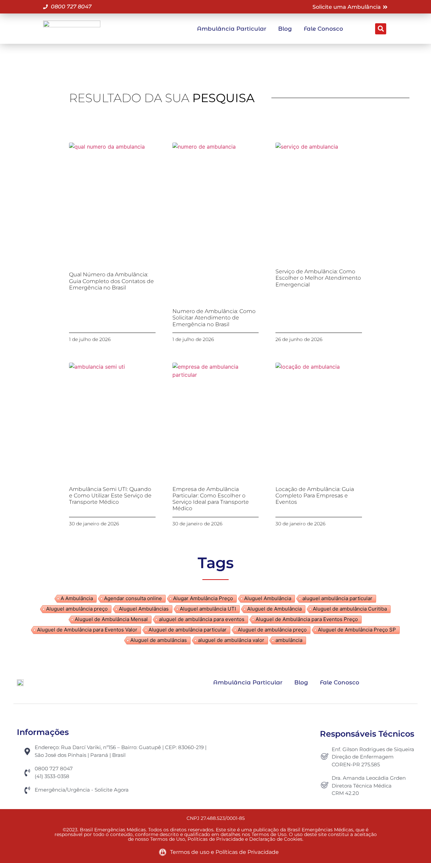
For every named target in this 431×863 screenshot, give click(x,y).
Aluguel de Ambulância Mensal (111, 619)
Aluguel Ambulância (267, 598)
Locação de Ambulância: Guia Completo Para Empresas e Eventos (314, 495)
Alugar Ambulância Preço (203, 598)
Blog (285, 28)
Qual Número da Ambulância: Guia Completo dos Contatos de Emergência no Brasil (111, 280)
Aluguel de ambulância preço (272, 629)
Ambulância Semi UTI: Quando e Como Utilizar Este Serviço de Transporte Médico (110, 495)
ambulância (288, 640)
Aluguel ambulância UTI (208, 609)
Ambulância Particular (231, 28)
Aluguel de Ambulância (274, 609)
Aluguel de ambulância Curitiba (350, 609)
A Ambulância (77, 598)
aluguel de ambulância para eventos (201, 619)
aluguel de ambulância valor (231, 640)
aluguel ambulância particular (337, 598)
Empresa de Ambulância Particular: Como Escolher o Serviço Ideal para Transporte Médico (210, 499)
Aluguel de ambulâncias (158, 640)
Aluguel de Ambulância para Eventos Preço (307, 619)
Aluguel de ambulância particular (187, 629)
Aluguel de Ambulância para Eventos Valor (87, 629)
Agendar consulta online (133, 598)
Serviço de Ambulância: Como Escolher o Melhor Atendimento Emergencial (318, 277)
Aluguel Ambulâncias (144, 609)
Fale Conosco (323, 28)
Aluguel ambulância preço (77, 609)
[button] (380, 28)
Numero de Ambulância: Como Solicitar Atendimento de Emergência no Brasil (214, 317)
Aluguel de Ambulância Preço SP (357, 629)
